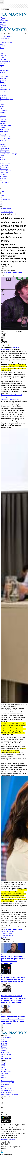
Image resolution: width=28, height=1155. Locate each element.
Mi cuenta (5, 27)
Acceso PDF (3, 144)
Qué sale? (3, 135)
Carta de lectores (5, 152)
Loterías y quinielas (5, 125)
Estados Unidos (4, 70)
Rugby (2, 106)
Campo (2, 57)
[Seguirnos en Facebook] (2, 1098)
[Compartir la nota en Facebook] (2, 342)
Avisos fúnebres (4, 148)
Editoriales (3, 95)
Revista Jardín (4, 173)
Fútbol (2, 104)
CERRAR (2, 1)
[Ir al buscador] (2, 11)
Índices (2, 65)
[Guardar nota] (2, 335)
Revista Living (4, 169)
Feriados (2, 123)
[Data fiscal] (2, 1152)
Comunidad (3, 84)
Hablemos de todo (5, 89)
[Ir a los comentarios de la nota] (4, 335)
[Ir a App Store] (6, 1122)
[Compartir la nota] (2, 337)
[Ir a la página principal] (14, 15)
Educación (3, 80)
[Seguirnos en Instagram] (2, 1108)
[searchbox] (13, 33)
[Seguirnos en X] (2, 1103)
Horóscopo (3, 121)
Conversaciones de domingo (8, 154)
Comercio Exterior (5, 61)
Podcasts (2, 127)
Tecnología (3, 120)
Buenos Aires (4, 76)
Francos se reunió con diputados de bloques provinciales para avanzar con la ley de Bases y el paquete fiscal (13, 397)
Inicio (3, 18)
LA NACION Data (5, 46)
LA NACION (4, 212)
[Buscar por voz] (25, 33)
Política (10, 212)
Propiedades (3, 59)
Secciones (5, 20)
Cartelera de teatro (5, 138)
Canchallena (3, 110)
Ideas (1, 157)
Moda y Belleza (4, 129)
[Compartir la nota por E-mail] (6, 342)
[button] (14, 118)
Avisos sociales (4, 150)
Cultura (2, 82)
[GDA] (5, 1145)
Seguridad (3, 78)
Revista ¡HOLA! (4, 165)
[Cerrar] (26, 30)
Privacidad (11, 1139)
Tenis (1, 108)
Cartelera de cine (5, 137)
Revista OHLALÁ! (5, 163)
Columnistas (3, 97)
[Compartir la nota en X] (4, 342)
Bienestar (3, 86)
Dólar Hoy (3, 55)
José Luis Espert (7, 933)
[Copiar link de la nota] (2, 340)
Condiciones (4, 1139)
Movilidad (3, 63)
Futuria (2, 53)
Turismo (2, 118)
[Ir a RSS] (2, 1113)
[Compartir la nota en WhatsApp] (4, 337)
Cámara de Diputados (7, 931)
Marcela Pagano (8, 935)
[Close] (2, 1025)
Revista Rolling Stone (6, 171)
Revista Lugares (4, 167)
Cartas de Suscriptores (6, 99)
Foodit (4, 22)
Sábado (2, 156)
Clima (1, 44)
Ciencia (2, 87)
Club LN (4, 25)
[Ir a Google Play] (6, 1118)
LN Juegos (3, 116)
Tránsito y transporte (6, 42)
